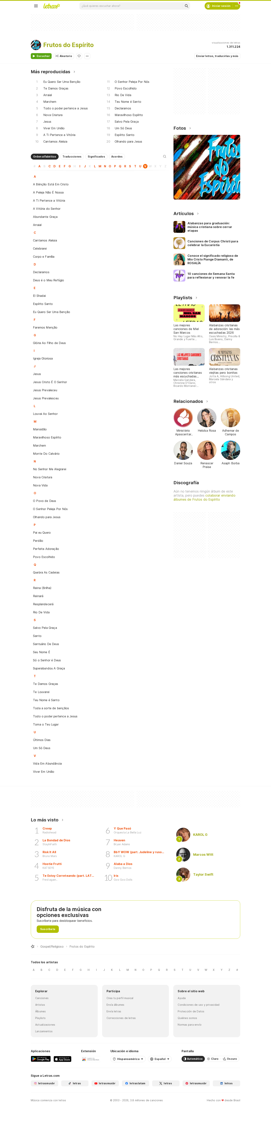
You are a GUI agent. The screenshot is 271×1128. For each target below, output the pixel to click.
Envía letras (114, 1011)
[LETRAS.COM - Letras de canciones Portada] (51, 6)
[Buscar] (186, 6)
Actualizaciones (45, 1024)
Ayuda (182, 998)
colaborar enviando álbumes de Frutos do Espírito (204, 497)
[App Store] (62, 1059)
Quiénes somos (187, 1018)
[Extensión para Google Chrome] (90, 1059)
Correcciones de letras (121, 1018)
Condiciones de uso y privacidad (198, 1004)
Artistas (40, 1004)
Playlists (40, 1018)
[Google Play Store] (41, 1059)
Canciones (41, 998)
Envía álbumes (115, 1004)
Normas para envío (189, 1024)
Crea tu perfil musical (120, 998)
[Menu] (36, 6)
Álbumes (40, 1011)
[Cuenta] (236, 6)
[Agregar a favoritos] (79, 56)
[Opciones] (87, 56)
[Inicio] (32, 946)
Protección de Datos (191, 1011)
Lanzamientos (44, 1031)
